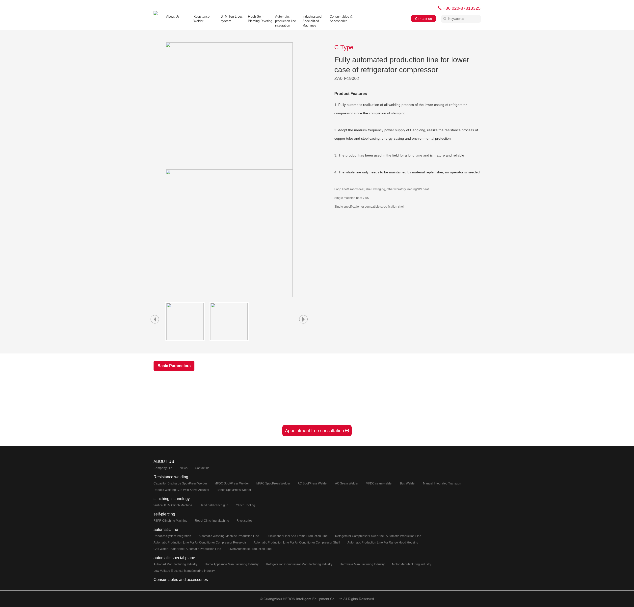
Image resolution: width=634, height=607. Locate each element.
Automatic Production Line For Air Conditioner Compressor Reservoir (200, 542)
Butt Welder (408, 483)
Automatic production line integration (285, 21)
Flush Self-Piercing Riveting (260, 19)
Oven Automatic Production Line (250, 549)
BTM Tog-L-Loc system (232, 19)
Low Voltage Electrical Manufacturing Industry (184, 571)
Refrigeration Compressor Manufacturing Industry (299, 564)
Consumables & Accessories (341, 19)
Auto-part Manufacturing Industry (175, 564)
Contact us (423, 19)
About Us (173, 16)
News (183, 468)
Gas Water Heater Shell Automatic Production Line (187, 549)
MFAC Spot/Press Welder (273, 483)
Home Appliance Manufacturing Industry (232, 564)
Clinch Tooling (245, 505)
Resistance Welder (201, 19)
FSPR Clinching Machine (170, 520)
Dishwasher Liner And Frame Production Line (297, 536)
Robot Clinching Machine (212, 520)
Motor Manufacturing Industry (411, 564)
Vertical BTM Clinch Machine (173, 505)
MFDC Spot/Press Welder (231, 483)
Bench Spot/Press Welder (234, 490)
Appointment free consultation (315, 430)
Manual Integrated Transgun (442, 483)
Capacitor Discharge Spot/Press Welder (180, 483)
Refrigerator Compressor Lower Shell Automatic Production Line (378, 536)
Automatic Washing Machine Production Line (229, 536)
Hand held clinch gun (214, 505)
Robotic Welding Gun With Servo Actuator (181, 490)
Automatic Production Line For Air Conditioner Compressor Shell (297, 542)
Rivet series (244, 520)
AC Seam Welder (346, 483)
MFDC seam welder (379, 483)
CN (428, 8)
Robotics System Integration (172, 536)
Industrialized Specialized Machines (311, 21)
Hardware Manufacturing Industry (362, 564)
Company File (163, 468)
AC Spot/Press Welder (313, 483)
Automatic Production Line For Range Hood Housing (382, 542)
